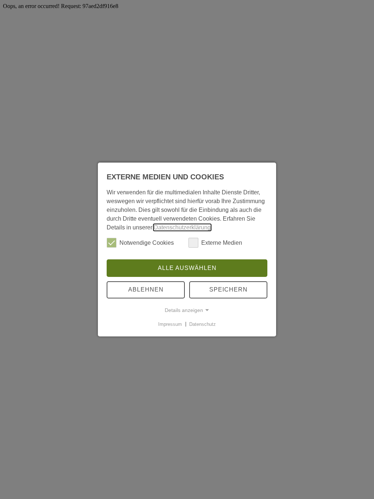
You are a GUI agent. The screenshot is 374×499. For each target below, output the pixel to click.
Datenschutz (202, 324)
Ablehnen (146, 289)
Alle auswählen (187, 268)
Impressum (170, 324)
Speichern (228, 289)
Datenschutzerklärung (182, 227)
